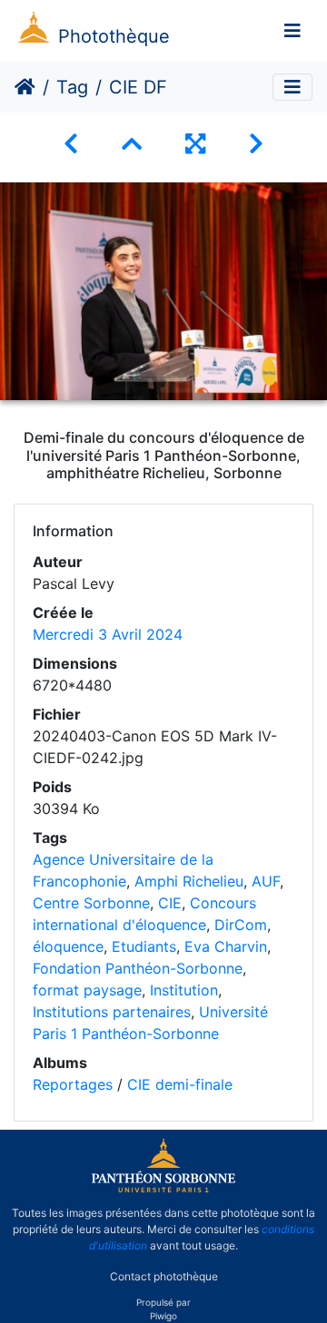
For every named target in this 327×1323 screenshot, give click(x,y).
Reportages (73, 1084)
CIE (170, 903)
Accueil (25, 87)
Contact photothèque (164, 1276)
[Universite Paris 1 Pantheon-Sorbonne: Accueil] (163, 1188)
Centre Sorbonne (91, 903)
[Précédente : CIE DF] (71, 144)
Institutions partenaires (112, 1012)
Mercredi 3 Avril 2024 (108, 634)
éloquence (68, 946)
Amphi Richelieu (188, 881)
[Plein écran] (195, 144)
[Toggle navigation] (292, 30)
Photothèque (114, 36)
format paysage (87, 990)
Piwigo (163, 1315)
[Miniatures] (132, 144)
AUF (266, 881)
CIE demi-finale (180, 1084)
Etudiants (144, 946)
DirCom (240, 925)
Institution (184, 990)
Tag (72, 87)
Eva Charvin (225, 946)
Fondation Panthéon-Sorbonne (138, 968)
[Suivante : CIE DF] (256, 144)
